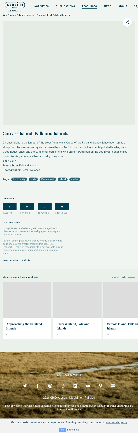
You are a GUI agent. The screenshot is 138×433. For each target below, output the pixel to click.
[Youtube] (88, 390)
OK (62, 430)
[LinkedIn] (75, 390)
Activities (41, 6)
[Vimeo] (100, 390)
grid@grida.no (18, 250)
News (107, 6)
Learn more (73, 429)
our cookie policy (116, 422)
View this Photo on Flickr (16, 260)
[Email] (113, 390)
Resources (89, 6)
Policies (89, 397)
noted (36, 405)
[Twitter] (25, 390)
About (122, 6)
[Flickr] (62, 390)
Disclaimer (76, 397)
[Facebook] (37, 390)
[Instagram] (50, 390)
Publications (65, 6)
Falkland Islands (25, 15)
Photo (11, 15)
